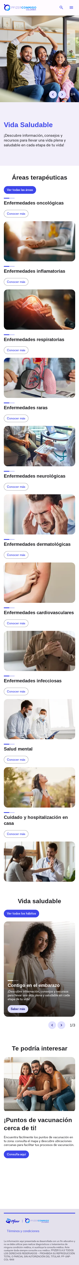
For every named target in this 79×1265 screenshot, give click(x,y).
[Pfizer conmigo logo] (20, 10)
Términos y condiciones (23, 1231)
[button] (53, 94)
